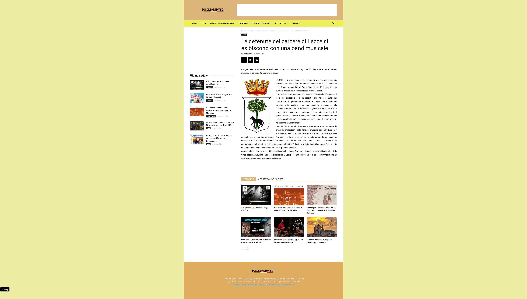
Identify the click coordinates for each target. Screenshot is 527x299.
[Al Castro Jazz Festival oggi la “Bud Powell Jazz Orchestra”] (289, 227)
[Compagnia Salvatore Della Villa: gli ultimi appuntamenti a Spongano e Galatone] (322, 195)
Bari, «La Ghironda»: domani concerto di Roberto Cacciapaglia (218, 138)
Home (243, 31)
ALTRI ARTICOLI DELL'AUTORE (270, 179)
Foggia (255, 23)
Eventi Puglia (211, 116)
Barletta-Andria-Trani (222, 23)
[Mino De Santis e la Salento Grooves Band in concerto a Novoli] (256, 227)
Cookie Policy (273, 284)
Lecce (203, 23)
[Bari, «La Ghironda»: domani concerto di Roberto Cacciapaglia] (197, 139)
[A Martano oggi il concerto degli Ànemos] (256, 195)
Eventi (295, 23)
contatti (236, 284)
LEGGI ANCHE (248, 179)
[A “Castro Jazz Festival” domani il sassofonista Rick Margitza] (289, 195)
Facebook (286, 284)
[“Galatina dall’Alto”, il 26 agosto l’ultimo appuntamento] (322, 227)
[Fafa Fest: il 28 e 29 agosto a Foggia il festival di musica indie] (197, 98)
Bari (194, 23)
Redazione (248, 54)
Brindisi (267, 23)
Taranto (243, 23)
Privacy (262, 284)
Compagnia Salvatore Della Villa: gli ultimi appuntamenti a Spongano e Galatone (321, 210)
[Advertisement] (287, 10)
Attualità (280, 23)
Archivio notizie (249, 284)
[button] (333, 23)
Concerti (209, 87)
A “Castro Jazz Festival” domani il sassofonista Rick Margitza (218, 110)
